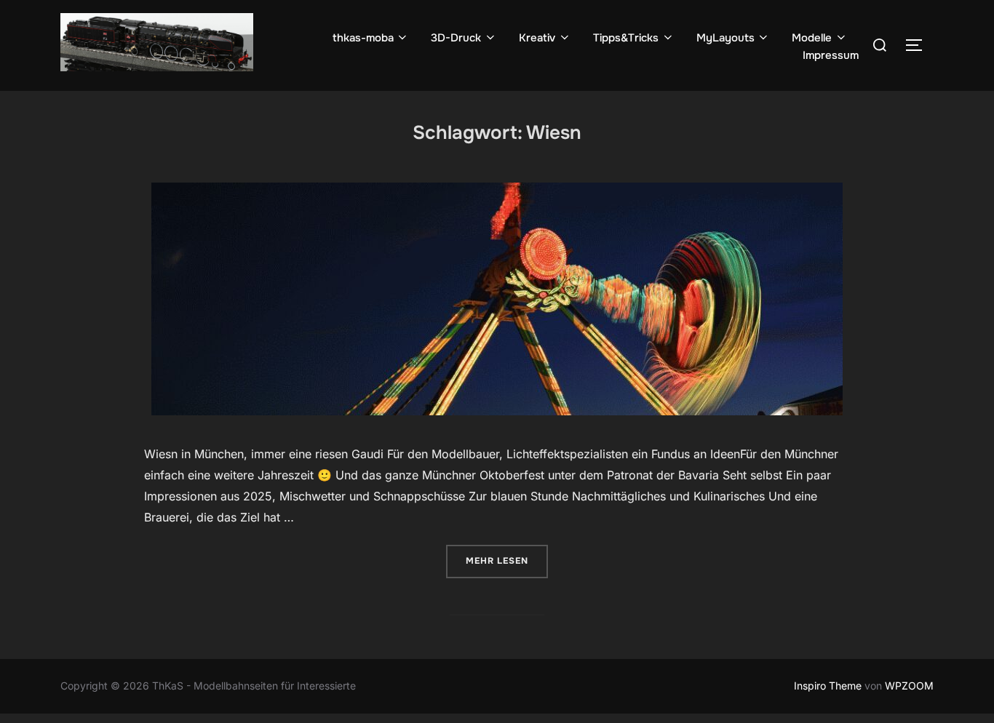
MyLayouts (725, 38)
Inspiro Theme (828, 685)
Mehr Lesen (507, 560)
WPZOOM (909, 685)
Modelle (812, 38)
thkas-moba (363, 38)
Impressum (831, 55)
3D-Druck (456, 38)
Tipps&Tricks (626, 38)
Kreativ (537, 38)
